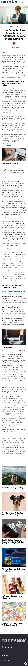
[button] (22, 2)
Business (13, 26)
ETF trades (7, 188)
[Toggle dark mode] (25, 663)
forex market (11, 451)
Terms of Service (5, 658)
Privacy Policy (5, 657)
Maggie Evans (16, 47)
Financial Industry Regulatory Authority (14, 291)
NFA (5, 356)
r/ (16, 26)
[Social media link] (2, 647)
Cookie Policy (5, 655)
